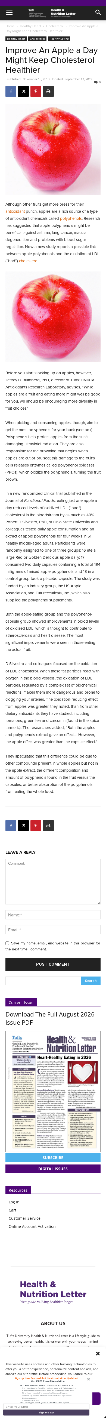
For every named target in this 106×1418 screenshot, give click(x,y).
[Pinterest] (35, 91)
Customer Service (24, 1218)
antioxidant (15, 211)
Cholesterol (55, 26)
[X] (23, 91)
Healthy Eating (58, 39)
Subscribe (53, 1157)
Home (10, 26)
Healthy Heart (30, 26)
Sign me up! (46, 1412)
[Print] (48, 91)
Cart (12, 1210)
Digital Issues (53, 1168)
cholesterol (28, 261)
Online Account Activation (32, 1226)
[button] (98, 1353)
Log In (14, 1201)
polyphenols (71, 218)
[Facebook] (10, 91)
